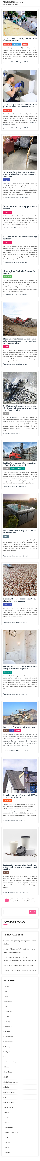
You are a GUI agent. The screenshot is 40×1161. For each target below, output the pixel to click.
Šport (11, 730)
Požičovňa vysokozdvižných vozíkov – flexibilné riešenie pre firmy (19, 464)
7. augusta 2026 (19, 228)
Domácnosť (7, 44)
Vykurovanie (8, 1127)
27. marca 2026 (21, 820)
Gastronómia (8, 1037)
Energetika (8, 1027)
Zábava (17, 730)
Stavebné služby (9, 1102)
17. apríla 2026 (21, 694)
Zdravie (7, 1147)
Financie (7, 1032)
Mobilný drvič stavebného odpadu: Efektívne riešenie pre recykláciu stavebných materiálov (19, 341)
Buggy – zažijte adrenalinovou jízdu (19, 727)
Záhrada (7, 1142)
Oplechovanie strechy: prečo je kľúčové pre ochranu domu (20, 796)
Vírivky (6, 536)
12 (28, 900)
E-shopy (7, 1022)
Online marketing (10, 1062)
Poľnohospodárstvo (11, 1082)
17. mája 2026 (20, 556)
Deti (5, 1006)
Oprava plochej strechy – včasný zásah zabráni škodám (20, 39)
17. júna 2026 (20, 486)
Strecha (25, 44)
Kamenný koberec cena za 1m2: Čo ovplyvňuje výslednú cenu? (19, 600)
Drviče (6, 346)
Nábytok (6, 180)
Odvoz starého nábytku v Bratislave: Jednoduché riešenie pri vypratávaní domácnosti (20, 174)
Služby (6, 1087)
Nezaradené (7, 212)
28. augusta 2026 (21, 62)
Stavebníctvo (16, 44)
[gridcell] (20, 739)
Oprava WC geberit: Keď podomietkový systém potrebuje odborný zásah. (20, 106)
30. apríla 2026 (21, 622)
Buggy (6, 730)
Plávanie (7, 1067)
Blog (5, 991)
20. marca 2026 (21, 892)
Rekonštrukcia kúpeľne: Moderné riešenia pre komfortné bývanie (20, 667)
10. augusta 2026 (21, 128)
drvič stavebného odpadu (16, 417)
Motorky (7, 1047)
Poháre (6, 872)
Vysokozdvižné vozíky (17, 468)
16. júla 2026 (20, 364)
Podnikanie (8, 1072)
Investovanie (8, 1042)
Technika (6, 468)
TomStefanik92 (8, 228)
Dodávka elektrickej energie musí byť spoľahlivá (20, 238)
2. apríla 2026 (21, 751)
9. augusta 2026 (21, 197)
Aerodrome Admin (9, 62)
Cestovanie (8, 1001)
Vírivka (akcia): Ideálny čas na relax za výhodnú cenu (19, 531)
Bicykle (6, 986)
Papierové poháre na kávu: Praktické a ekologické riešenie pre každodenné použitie (20, 867)
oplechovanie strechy (9, 811)
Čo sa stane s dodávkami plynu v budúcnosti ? (20, 207)
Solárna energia (9, 1092)
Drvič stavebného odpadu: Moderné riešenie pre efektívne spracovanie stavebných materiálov (20, 408)
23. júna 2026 (20, 433)
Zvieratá (7, 1152)
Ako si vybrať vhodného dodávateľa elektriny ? (20, 272)
